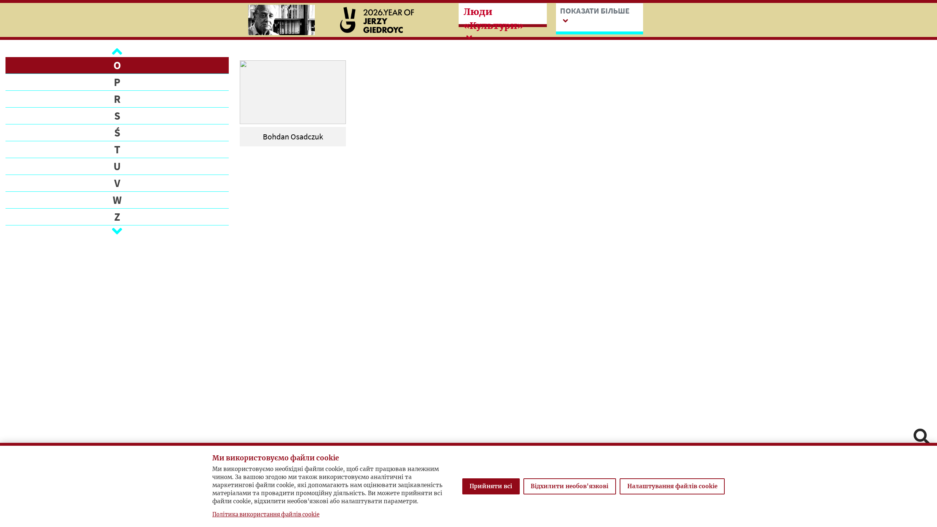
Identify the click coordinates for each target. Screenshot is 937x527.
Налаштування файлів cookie (672, 486)
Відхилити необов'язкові (569, 486)
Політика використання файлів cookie (266, 514)
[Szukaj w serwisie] (922, 437)
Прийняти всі (491, 486)
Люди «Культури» (493, 18)
